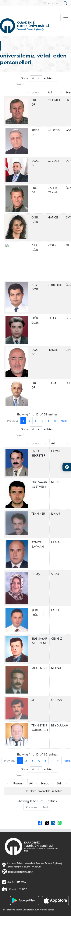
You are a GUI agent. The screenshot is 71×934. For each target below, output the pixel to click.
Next (64, 420)
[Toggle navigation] (65, 17)
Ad (50, 92)
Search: (21, 84)
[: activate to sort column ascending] (17, 92)
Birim (60, 783)
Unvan (35, 92)
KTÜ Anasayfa (50, 3)
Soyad (45, 783)
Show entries (37, 78)
